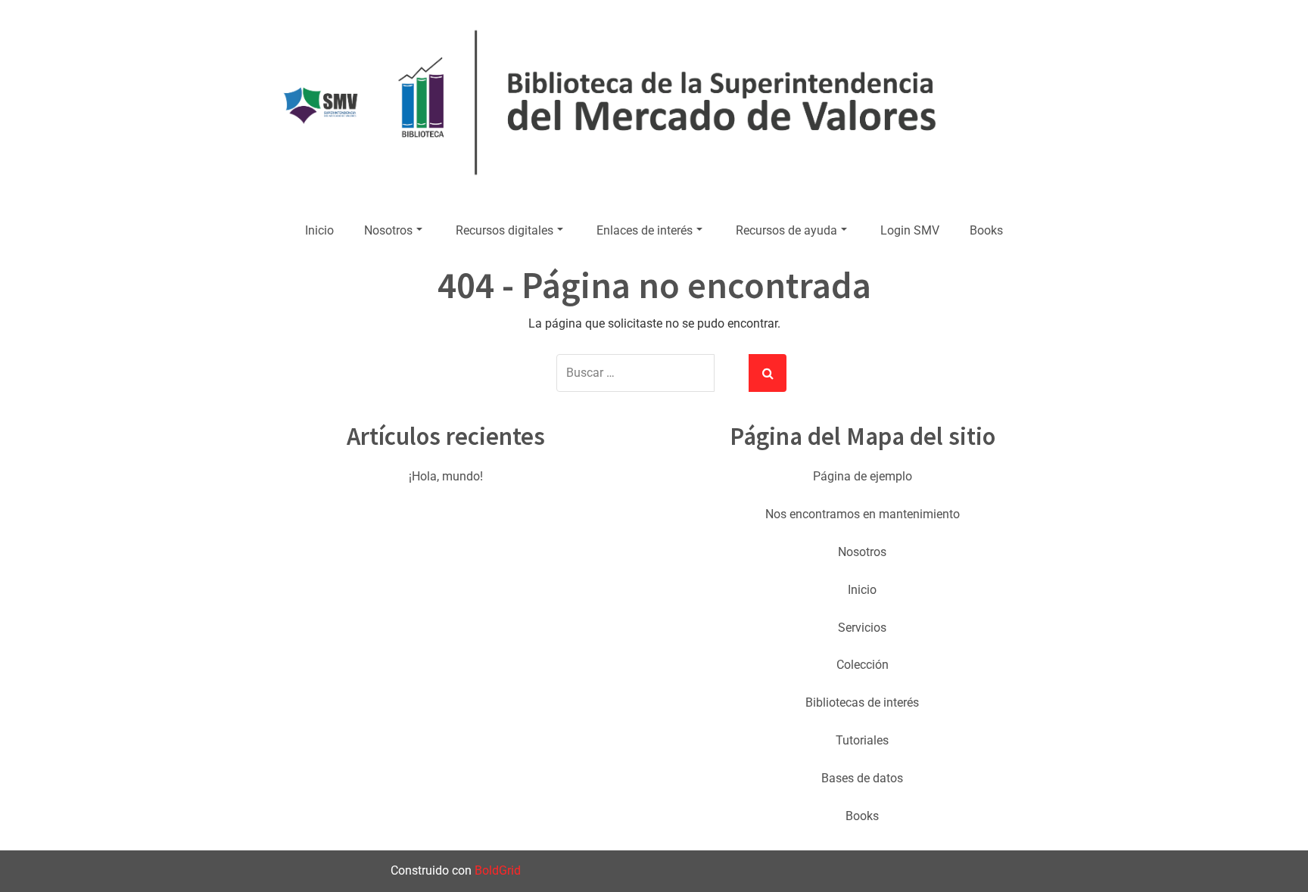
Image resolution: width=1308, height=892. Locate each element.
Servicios (862, 627)
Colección (862, 664)
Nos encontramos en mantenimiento (862, 514)
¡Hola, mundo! (446, 476)
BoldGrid (498, 870)
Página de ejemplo (862, 476)
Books (986, 230)
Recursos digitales (504, 230)
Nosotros (388, 230)
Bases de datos (862, 778)
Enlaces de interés (644, 230)
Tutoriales (862, 740)
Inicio (319, 230)
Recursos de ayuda (786, 230)
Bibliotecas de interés (862, 702)
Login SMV (909, 230)
